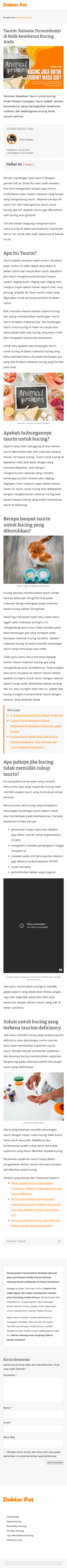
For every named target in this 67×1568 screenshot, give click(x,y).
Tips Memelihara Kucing (20, 1535)
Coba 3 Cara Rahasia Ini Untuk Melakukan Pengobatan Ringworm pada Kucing (35, 726)
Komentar (10, 1375)
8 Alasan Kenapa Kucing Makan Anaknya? (36, 715)
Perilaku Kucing (15, 1530)
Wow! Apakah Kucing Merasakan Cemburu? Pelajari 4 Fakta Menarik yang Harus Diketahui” (36, 1188)
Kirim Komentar (55, 1462)
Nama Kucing (14, 1521)
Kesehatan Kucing (16, 1526)
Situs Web (9, 1437)
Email (7, 1422)
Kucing (27, 17)
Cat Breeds (13, 1516)
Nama (7, 1407)
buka (28, 164)
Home (20, 17)
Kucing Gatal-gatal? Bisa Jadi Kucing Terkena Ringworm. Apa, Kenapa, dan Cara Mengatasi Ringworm (34, 742)
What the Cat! (14, 1540)
